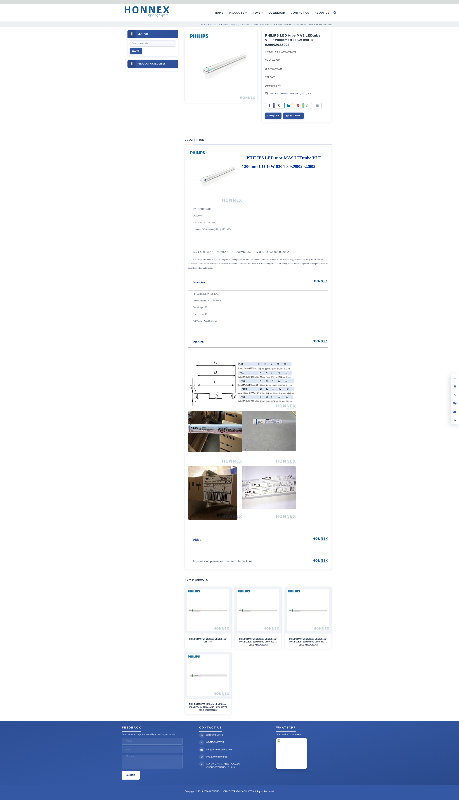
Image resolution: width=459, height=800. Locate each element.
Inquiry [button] (274, 116)
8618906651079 (214, 735)
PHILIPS (274, 93)
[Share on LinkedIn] (288, 106)
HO (297, 93)
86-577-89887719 (215, 742)
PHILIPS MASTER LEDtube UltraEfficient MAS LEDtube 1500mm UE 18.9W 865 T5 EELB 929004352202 (258, 642)
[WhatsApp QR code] (455, 395)
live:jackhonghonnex (217, 756)
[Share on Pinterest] (298, 106)
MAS (292, 93)
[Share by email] (317, 106)
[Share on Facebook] (269, 106)
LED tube (284, 93)
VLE (309, 93)
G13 (303, 93)
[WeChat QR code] (455, 403)
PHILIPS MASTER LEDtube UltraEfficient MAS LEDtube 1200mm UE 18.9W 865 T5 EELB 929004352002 (208, 707)
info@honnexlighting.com (219, 749)
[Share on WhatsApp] (307, 106)
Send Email (294, 116)
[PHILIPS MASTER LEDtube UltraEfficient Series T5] (208, 610)
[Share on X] (279, 106)
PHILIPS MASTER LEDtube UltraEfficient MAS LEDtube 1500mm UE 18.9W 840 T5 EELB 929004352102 (308, 642)
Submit (130, 775)
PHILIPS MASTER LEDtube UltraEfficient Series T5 (208, 640)
